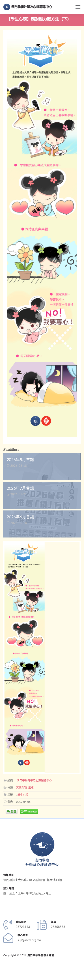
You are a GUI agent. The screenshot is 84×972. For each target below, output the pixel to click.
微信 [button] (13, 811)
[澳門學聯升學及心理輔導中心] (42, 849)
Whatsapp (30, 811)
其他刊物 (21, 787)
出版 (31, 787)
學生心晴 (22, 795)
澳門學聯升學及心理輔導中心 (31, 7)
